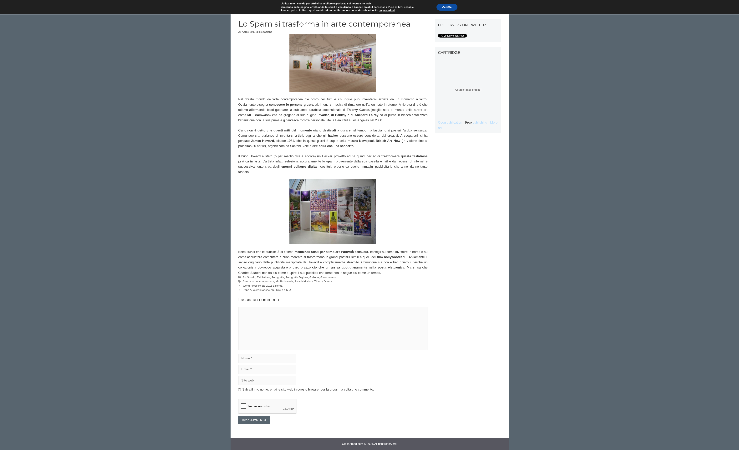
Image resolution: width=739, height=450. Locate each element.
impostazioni (387, 10)
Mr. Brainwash (284, 281)
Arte (245, 281)
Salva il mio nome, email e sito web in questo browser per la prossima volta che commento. (308, 389)
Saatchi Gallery (303, 281)
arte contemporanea (261, 281)
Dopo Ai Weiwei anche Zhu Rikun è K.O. (267, 289)
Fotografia (278, 277)
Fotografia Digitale (297, 277)
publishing (480, 122)
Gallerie (314, 277)
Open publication (450, 122)
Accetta (447, 7)
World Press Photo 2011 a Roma (263, 285)
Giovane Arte (328, 277)
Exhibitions (263, 277)
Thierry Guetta (323, 281)
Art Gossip (249, 277)
